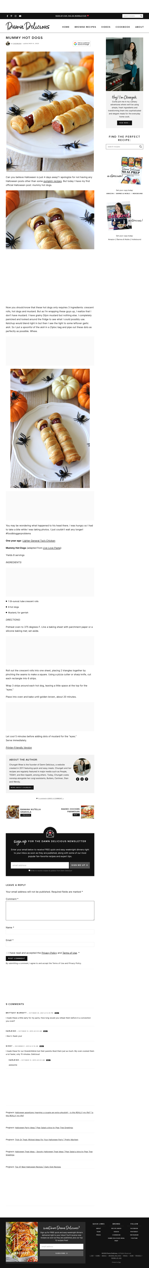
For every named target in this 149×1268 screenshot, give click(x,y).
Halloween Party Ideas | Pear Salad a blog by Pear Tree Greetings (44, 1127)
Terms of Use (69, 952)
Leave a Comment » (55, 798)
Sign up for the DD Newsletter (71, 16)
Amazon (110, 194)
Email (10, 940)
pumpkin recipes (53, 181)
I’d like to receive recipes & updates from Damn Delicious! (51, 871)
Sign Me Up (78, 865)
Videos (105, 27)
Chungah (17, 43)
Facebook (134, 1228)
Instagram (134, 1235)
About (139, 27)
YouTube (134, 1238)
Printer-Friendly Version (19, 747)
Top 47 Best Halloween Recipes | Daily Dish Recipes (38, 1167)
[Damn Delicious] (28, 26)
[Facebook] (7, 16)
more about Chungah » (21, 787)
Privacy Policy (49, 952)
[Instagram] (15, 16)
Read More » (124, 123)
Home (66, 27)
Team (98, 1231)
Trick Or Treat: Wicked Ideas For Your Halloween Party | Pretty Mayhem (46, 1139)
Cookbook (123, 27)
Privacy (138, 1255)
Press (98, 1235)
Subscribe (61, 1253)
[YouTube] (20, 16)
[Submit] (141, 16)
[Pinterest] (11, 16)
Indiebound (138, 194)
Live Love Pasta (51, 548)
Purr (119, 1262)
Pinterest (134, 1231)
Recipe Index (116, 1228)
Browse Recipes (85, 27)
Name (10, 927)
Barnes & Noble (123, 194)
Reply (57, 1013)
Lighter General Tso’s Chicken (38, 540)
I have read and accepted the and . (44, 952)
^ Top (92, 1255)
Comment (12, 899)
